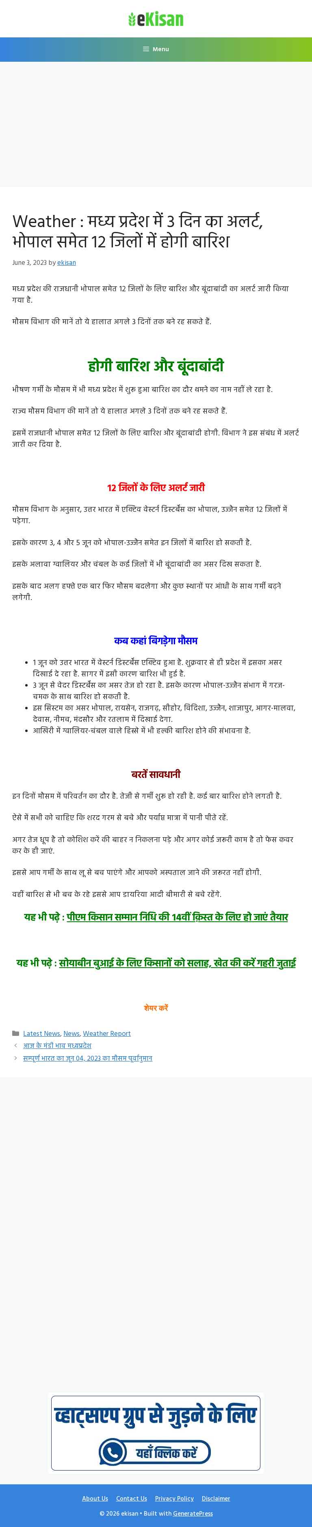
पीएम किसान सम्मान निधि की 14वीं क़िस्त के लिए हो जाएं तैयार (177, 918)
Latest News (41, 1034)
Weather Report (107, 1034)
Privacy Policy (174, 1499)
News (71, 1034)
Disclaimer (216, 1499)
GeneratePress (193, 1514)
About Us (95, 1499)
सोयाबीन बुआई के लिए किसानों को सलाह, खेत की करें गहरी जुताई (177, 964)
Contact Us (131, 1499)
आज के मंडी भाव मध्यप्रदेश (57, 1046)
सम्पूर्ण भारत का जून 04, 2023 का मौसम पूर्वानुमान (87, 1058)
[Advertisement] (156, 127)
